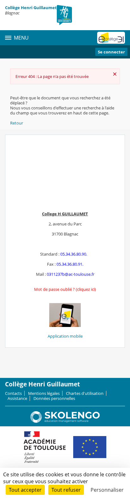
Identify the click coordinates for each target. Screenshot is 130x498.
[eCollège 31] (111, 37)
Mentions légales (44, 393)
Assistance (17, 398)
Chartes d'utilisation (84, 393)
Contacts (13, 393)
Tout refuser (66, 489)
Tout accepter (25, 489)
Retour (16, 123)
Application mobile (65, 336)
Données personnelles (54, 398)
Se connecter (111, 52)
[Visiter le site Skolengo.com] (65, 421)
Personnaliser (107, 489)
